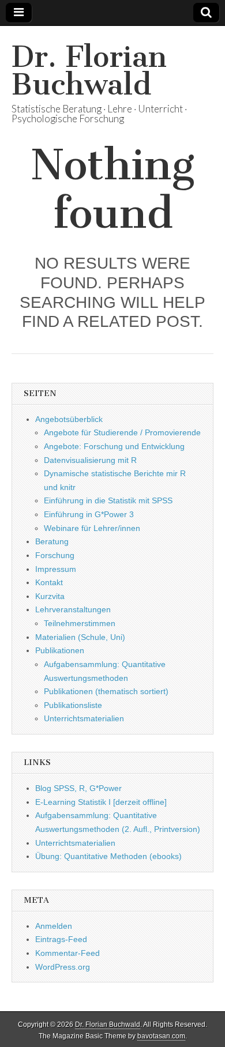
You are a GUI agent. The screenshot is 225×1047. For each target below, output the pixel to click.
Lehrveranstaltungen (73, 609)
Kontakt (49, 582)
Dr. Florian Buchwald (89, 70)
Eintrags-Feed (61, 939)
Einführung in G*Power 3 (89, 514)
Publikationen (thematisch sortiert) (106, 691)
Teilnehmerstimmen (79, 623)
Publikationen (59, 650)
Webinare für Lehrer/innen (92, 528)
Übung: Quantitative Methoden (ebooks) (108, 856)
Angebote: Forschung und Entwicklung (114, 446)
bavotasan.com (161, 1036)
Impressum (55, 569)
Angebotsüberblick (69, 419)
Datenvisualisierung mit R (90, 460)
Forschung (54, 555)
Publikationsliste (73, 705)
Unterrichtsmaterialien (84, 718)
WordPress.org (62, 966)
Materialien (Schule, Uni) (80, 637)
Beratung (52, 541)
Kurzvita (50, 596)
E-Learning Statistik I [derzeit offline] (101, 802)
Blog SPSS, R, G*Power (78, 788)
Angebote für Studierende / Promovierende (122, 432)
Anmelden (53, 926)
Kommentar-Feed (67, 953)
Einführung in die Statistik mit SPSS (108, 500)
